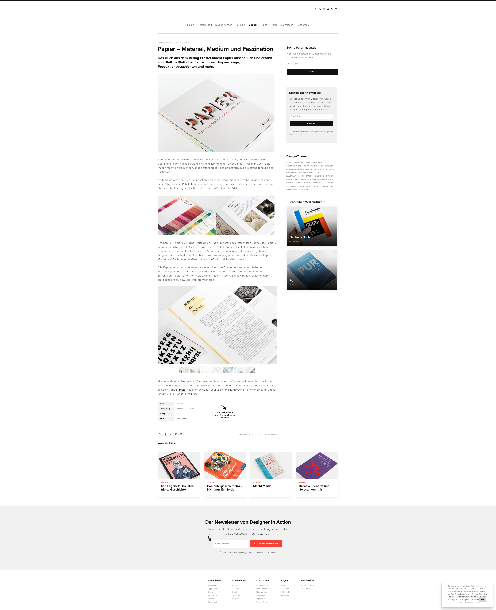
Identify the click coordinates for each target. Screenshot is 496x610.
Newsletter (285, 595)
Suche (336, 8)
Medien (187, 42)
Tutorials (291, 186)
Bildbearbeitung (301, 162)
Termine (240, 24)
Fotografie (212, 595)
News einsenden (263, 589)
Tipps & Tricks (269, 24)
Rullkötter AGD (307, 585)
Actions (235, 589)
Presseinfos (261, 595)
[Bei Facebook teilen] (165, 434)
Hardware (291, 173)
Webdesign (291, 190)
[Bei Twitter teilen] (160, 434)
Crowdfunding (311, 166)
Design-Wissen (223, 24)
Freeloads (330, 169)
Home (190, 24)
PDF (329, 179)
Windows (303, 190)
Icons (318, 173)
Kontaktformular (263, 585)
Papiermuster (319, 179)
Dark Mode (332, 8)
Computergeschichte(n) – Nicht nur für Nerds (224, 487)
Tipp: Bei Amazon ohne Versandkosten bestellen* (225, 415)
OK (482, 599)
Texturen (236, 595)
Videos (315, 186)
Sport (307, 183)
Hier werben (261, 592)
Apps (288, 162)
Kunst (289, 179)
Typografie (212, 589)
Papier (211, 592)
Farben (308, 169)
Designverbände (294, 169)
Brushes (235, 592)
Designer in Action (171, 9)
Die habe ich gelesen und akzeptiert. (249, 552)
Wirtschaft (212, 602)
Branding (317, 162)
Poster (289, 183)
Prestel (182, 389)
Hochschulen (306, 173)
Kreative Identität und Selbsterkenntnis (314, 487)
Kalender (319, 176)
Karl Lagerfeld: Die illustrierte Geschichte (177, 487)
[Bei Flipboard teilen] (175, 434)
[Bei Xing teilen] (170, 434)
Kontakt (328, 8)
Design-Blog (205, 24)
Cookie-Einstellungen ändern (467, 602)
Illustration (292, 176)
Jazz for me (306, 589)
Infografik (306, 176)
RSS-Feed (284, 592)
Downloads (286, 24)
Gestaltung (213, 585)
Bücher (253, 24)
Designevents (328, 166)
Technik (211, 599)
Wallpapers (327, 186)
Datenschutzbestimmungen (306, 132)
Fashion (318, 169)
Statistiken (318, 183)
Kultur (329, 176)
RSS (324, 8)
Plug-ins (235, 599)
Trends (330, 183)
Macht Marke (262, 486)
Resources (303, 24)
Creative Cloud (294, 166)
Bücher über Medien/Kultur (305, 202)
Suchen (312, 72)
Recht (299, 183)
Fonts (234, 585)
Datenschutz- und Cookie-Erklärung (470, 589)
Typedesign (304, 186)
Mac (297, 179)
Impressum (474, 600)
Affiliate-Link (245, 434)
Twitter (283, 585)
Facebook (315, 8)
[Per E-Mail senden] (181, 434)
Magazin (305, 179)
